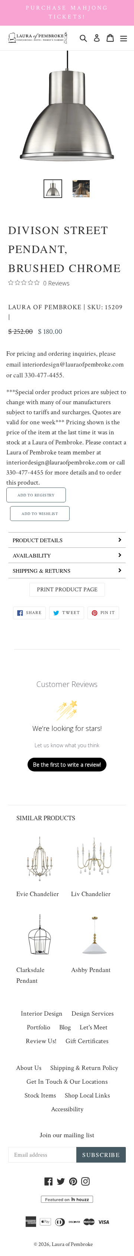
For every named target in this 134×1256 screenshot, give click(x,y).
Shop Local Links (87, 1095)
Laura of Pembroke (45, 307)
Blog (65, 1027)
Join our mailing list (67, 1134)
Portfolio (38, 1027)
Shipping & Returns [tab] (41, 570)
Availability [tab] (32, 555)
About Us (28, 1068)
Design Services (92, 1013)
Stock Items (40, 1095)
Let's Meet (94, 1027)
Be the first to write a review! (67, 764)
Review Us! (41, 1041)
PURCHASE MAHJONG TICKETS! (67, 12)
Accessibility (67, 1109)
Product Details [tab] (38, 540)
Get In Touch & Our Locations (67, 1081)
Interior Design (42, 1013)
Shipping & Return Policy (84, 1068)
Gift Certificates (87, 1041)
